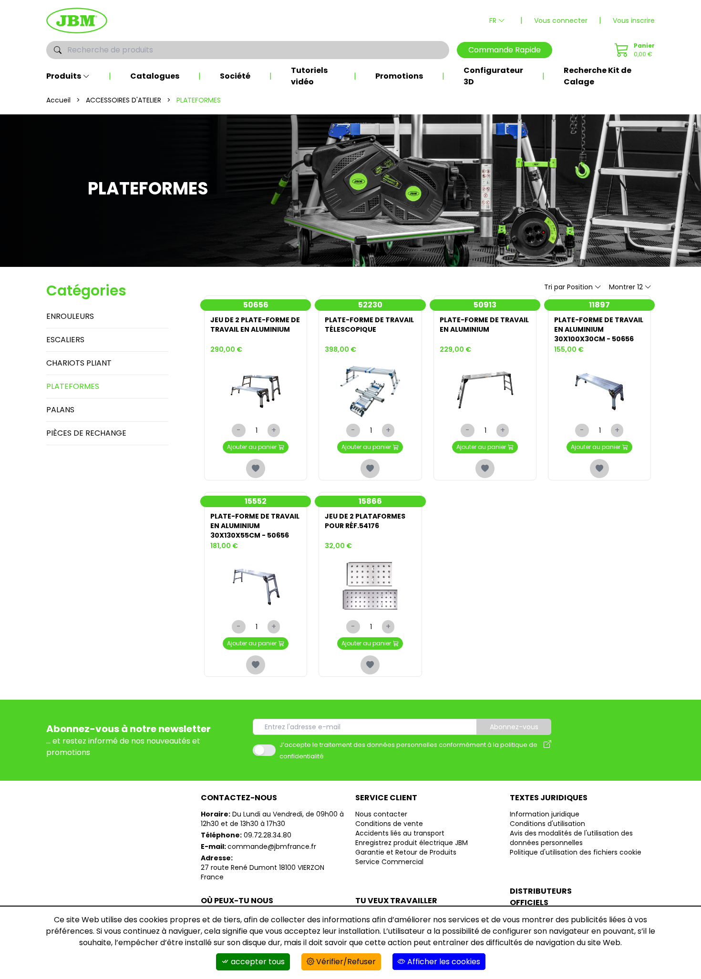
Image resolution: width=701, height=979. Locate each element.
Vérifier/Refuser (345, 961)
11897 (599, 304)
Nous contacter (381, 814)
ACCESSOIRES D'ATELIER (123, 100)
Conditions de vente (389, 823)
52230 (370, 304)
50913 (485, 304)
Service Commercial (389, 862)
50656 (255, 304)
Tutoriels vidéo (309, 76)
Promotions (399, 76)
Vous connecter (561, 20)
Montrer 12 (626, 287)
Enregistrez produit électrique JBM (411, 842)
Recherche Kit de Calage (597, 76)
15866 (370, 501)
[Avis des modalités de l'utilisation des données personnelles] (547, 750)
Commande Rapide (504, 49)
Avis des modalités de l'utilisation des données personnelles (571, 837)
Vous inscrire (634, 20)
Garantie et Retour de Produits (405, 852)
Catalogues (154, 76)
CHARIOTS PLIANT (79, 362)
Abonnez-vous (514, 727)
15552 (256, 501)
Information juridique (544, 814)
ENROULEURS (70, 316)
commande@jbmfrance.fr (271, 846)
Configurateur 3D (493, 76)
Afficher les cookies (442, 961)
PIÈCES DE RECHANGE (86, 433)
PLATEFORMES (72, 386)
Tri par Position (568, 287)
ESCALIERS (65, 339)
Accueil (58, 100)
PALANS (60, 409)
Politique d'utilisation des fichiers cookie (575, 852)
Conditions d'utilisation (547, 823)
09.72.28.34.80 (267, 835)
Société (235, 76)
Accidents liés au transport (399, 833)
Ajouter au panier (252, 447)
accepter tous (257, 961)
